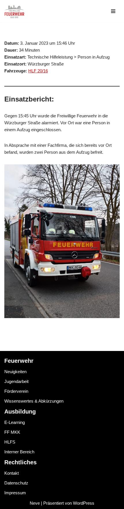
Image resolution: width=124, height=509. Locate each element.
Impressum (15, 492)
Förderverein (16, 391)
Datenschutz (16, 482)
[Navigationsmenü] (113, 11)
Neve (35, 503)
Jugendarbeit (16, 381)
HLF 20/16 (38, 70)
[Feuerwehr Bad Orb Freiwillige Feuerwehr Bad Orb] (14, 11)
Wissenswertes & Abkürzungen (33, 401)
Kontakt (11, 473)
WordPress (83, 503)
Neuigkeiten (15, 371)
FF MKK (12, 432)
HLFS (9, 441)
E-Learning (14, 422)
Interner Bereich (19, 451)
